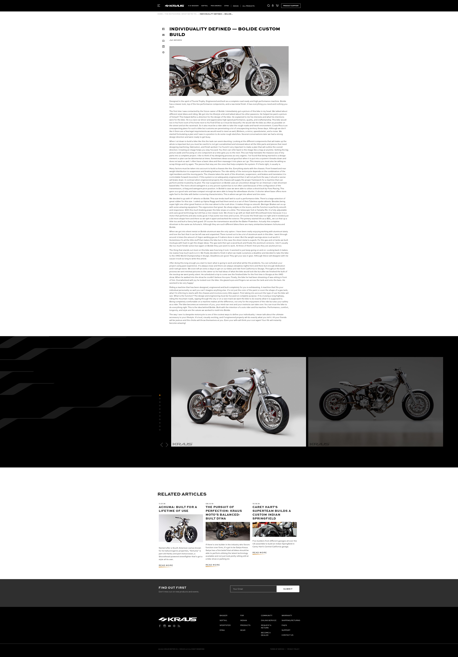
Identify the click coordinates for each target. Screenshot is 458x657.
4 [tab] (159, 405)
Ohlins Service (268, 620)
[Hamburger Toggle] (158, 6)
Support (286, 630)
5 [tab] (159, 409)
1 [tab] (159, 395)
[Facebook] (163, 29)
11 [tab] (159, 429)
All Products (248, 6)
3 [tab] (159, 402)
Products (245, 625)
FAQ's (284, 625)
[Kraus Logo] (188, 620)
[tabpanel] (238, 402)
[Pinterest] (163, 52)
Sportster (225, 625)
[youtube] (169, 626)
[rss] (179, 626)
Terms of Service (277, 649)
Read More (166, 565)
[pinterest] (174, 626)
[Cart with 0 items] (277, 5)
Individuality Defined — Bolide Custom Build (224, 31)
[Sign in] (273, 5)
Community (266, 615)
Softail (204, 6)
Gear (242, 630)
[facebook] (160, 626)
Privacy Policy (293, 649)
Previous (161, 444)
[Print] (163, 41)
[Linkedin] (163, 46)
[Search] (268, 5)
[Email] (163, 35)
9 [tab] (159, 422)
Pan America (216, 6)
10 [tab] (159, 426)
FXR (242, 615)
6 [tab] (159, 412)
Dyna (226, 6)
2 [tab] (159, 398)
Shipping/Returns (291, 620)
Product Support (291, 6)
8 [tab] (159, 419)
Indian (236, 6)
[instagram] (164, 626)
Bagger (195, 6)
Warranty (287, 615)
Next (167, 444)
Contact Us (287, 635)
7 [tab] (159, 416)
